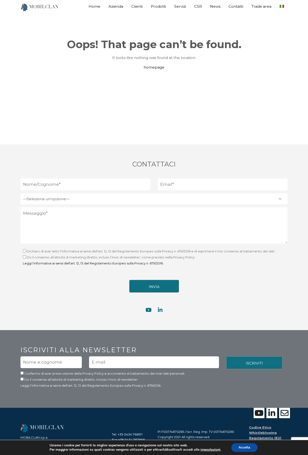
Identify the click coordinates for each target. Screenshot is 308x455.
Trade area (261, 6)
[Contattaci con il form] (284, 413)
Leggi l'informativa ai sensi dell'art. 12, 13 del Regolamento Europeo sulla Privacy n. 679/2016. (93, 263)
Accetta (244, 447)
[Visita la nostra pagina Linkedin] (160, 310)
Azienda (116, 6)
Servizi (180, 6)
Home (94, 6)
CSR (198, 6)
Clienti (137, 6)
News (215, 6)
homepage (154, 67)
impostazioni (210, 450)
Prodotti (158, 6)
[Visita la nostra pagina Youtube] (149, 310)
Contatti (236, 6)
